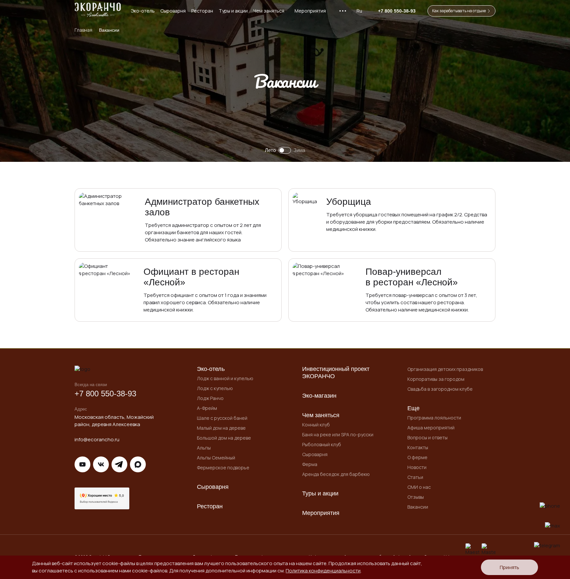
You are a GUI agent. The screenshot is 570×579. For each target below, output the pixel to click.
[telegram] (547, 545)
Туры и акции (233, 11)
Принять (509, 567)
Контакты (417, 447)
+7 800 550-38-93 (105, 393)
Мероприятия (310, 11)
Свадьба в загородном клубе (440, 389)
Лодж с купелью (215, 388)
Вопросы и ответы (427, 437)
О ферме (417, 457)
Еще (413, 408)
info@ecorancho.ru (97, 439)
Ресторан (202, 11)
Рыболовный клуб (321, 444)
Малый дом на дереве (221, 428)
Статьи (415, 477)
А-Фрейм (207, 408)
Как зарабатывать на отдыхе (459, 11)
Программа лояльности (434, 418)
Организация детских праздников (445, 369)
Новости (417, 467)
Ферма (309, 464)
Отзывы (415, 497)
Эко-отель (143, 11)
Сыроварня (173, 11)
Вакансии (417, 507)
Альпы (204, 448)
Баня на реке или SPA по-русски (337, 434)
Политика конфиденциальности (323, 570)
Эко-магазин (319, 395)
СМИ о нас (419, 487)
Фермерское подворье (223, 467)
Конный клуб (316, 424)
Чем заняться (268, 11)
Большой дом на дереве (224, 438)
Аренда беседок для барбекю (336, 474)
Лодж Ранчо (210, 398)
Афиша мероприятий (431, 427)
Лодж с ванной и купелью (225, 378)
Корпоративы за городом (435, 379)
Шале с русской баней (222, 418)
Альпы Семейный (216, 457)
